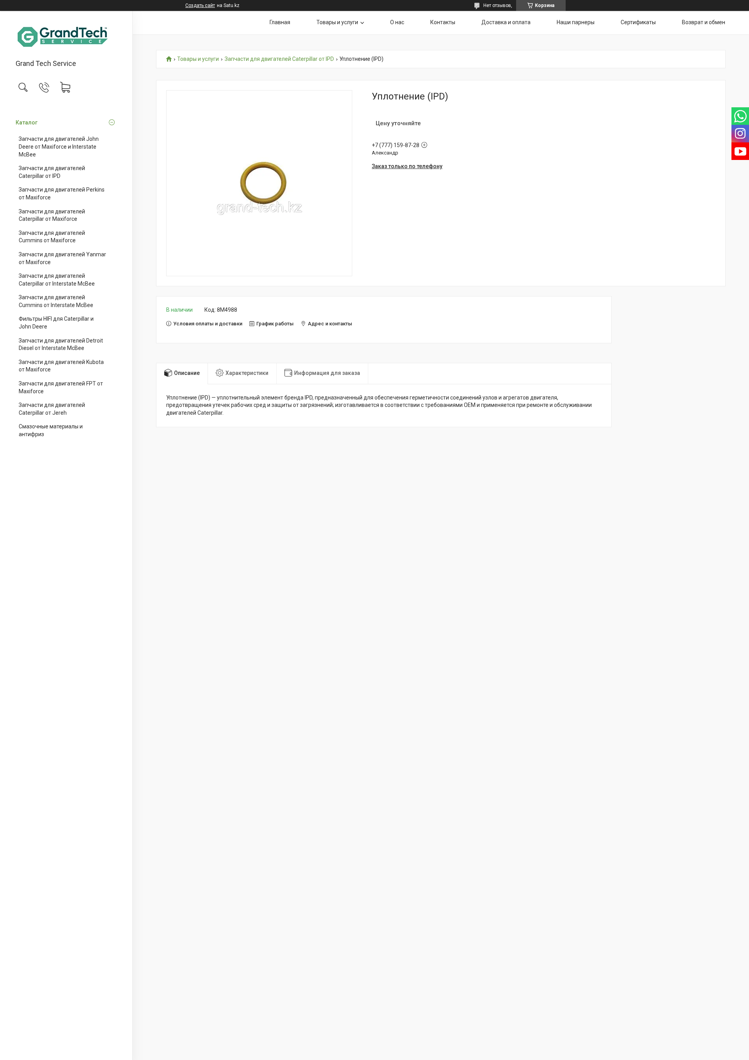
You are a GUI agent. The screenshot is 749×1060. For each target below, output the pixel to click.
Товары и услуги (337, 22)
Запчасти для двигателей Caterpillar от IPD (52, 172)
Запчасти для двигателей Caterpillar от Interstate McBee (57, 280)
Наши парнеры (576, 22)
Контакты (442, 22)
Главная (280, 22)
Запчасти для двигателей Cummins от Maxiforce (52, 237)
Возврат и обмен (703, 22)
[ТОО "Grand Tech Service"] (66, 36)
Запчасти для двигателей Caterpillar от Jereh (52, 409)
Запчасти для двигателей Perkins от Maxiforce (62, 193)
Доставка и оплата (506, 22)
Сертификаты (638, 22)
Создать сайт (200, 5)
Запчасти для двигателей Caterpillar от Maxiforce (52, 215)
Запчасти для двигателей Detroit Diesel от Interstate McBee (61, 344)
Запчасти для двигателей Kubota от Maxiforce (61, 366)
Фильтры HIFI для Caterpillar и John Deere (56, 323)
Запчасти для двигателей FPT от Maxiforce (61, 387)
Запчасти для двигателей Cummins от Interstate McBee (56, 301)
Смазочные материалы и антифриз (51, 430)
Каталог (26, 122)
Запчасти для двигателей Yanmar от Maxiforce (62, 258)
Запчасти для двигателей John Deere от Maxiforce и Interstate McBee (59, 146)
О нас (397, 22)
